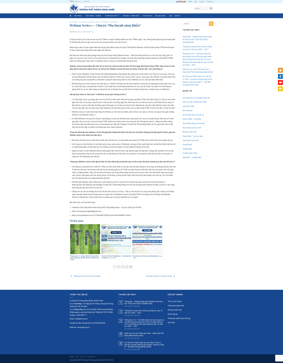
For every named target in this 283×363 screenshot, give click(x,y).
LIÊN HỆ (177, 16)
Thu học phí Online (175, 301)
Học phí (201, 1)
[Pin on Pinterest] (127, 267)
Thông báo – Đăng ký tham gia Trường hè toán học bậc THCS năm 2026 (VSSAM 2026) (197, 39)
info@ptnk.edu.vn (81, 319)
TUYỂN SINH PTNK (190, 153)
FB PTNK (171, 323)
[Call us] (88, 1)
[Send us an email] (86, 1)
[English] (177, 1)
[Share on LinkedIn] (131, 267)
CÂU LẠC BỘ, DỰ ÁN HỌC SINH (195, 102)
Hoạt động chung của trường (97, 22)
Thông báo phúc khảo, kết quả (179, 318)
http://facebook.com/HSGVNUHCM (91, 323)
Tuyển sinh (210, 1)
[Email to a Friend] (123, 267)
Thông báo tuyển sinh (191, 140)
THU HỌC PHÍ (147, 16)
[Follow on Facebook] (84, 1)
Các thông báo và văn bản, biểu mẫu (196, 98)
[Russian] (183, 1)
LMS (195, 1)
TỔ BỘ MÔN (187, 149)
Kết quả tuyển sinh (190, 132)
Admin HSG (90, 32)
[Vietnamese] (185, 1)
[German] (181, 1)
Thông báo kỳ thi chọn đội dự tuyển (86, 276)
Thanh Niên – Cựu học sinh (193, 136)
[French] (179, 1)
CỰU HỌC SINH (160, 16)
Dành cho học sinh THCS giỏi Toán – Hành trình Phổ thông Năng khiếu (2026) (198, 70)
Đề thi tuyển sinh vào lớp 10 (193, 115)
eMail (190, 1)
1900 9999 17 (78, 1)
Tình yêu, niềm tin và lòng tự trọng (159, 276)
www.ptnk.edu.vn (83, 327)
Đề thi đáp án (188, 110)
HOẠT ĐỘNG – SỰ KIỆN (93, 16)
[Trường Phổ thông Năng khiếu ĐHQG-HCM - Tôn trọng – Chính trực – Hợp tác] (92, 8)
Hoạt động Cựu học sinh (192, 128)
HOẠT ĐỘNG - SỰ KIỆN (77, 22)
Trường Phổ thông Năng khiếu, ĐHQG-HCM (98, 360)
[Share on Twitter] (119, 267)
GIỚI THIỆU (77, 16)
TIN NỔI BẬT (113, 22)
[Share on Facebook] (115, 267)
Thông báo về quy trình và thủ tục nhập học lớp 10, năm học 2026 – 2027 (197, 48)
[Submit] (211, 8)
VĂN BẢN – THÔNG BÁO (131, 16)
